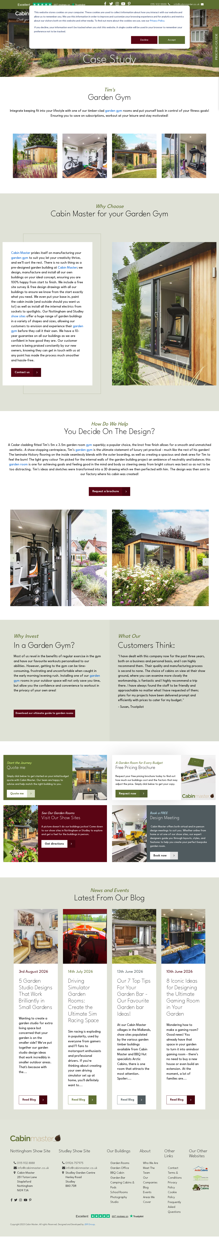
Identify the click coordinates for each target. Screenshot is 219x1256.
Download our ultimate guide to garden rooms (44, 713)
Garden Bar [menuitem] (117, 1177)
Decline (144, 39)
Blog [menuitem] (146, 1187)
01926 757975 (74, 1163)
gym (89, 445)
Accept (172, 39)
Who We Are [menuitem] (150, 1163)
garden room (18, 464)
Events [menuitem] (147, 1192)
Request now (127, 793)
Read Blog (29, 1099)
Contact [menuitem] (173, 1168)
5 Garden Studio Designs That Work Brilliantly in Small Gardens (35, 994)
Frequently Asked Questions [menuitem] (174, 1207)
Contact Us (196, 16)
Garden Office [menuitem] (119, 1168)
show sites (18, 316)
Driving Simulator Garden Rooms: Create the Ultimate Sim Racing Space (83, 1000)
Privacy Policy (157, 20)
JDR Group (89, 1224)
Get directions (54, 843)
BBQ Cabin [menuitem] (117, 1172)
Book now (160, 855)
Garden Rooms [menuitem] (119, 1163)
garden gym (113, 110)
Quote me (17, 793)
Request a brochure (105, 491)
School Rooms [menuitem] (119, 1192)
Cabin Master (20, 253)
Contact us (22, 372)
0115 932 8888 (158, 4)
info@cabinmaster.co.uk (186, 4)
